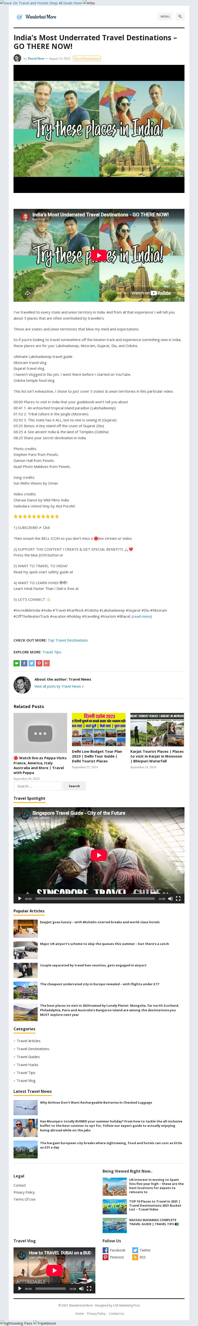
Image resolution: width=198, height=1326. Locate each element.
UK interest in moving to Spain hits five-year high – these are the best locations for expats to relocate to (156, 1185)
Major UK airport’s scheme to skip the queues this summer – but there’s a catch (104, 944)
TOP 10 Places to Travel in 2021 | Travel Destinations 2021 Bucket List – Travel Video (155, 1205)
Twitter (145, 1250)
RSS (143, 1257)
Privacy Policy (24, 1192)
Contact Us (116, 1314)
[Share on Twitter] (31, 663)
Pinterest (117, 1257)
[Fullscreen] (178, 898)
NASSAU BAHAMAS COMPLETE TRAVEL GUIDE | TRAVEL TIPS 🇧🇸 (154, 1222)
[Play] (19, 898)
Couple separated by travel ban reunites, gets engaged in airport (93, 965)
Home (79, 1314)
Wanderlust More (81, 1305)
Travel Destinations (86, 58)
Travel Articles (29, 1040)
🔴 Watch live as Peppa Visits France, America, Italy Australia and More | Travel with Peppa (40, 765)
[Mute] (170, 898)
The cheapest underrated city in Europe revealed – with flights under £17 (99, 984)
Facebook (117, 1250)
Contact (20, 1185)
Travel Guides (28, 1056)
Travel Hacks (27, 1064)
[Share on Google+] (46, 663)
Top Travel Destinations (68, 640)
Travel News (36, 58)
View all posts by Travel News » (59, 686)
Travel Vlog (26, 1080)
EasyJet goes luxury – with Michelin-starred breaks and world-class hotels (100, 922)
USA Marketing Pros (126, 1305)
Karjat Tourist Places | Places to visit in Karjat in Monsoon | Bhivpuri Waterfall (157, 756)
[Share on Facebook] (24, 663)
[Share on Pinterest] (39, 663)
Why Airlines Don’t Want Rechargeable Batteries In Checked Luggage (96, 1102)
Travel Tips (51, 651)
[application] (99, 855)
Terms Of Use (24, 1199)
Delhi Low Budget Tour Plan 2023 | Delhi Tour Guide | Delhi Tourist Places (97, 756)
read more (142, 616)
